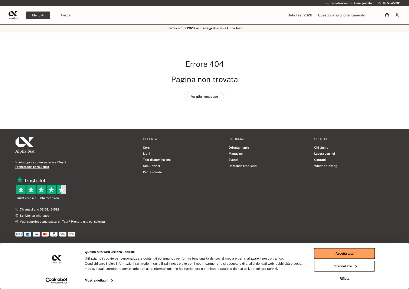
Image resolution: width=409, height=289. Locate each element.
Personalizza (342, 266)
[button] (387, 15)
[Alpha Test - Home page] (13, 15)
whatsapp (43, 215)
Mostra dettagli (96, 280)
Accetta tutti (345, 253)
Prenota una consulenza (88, 221)
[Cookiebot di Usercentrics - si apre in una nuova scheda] (56, 280)
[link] (397, 15)
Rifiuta (344, 278)
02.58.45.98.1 (49, 209)
